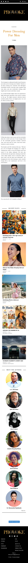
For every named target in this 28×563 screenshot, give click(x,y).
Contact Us (18, 546)
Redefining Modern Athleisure (11, 300)
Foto (2, 543)
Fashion (14, 26)
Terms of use (18, 548)
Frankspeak (4, 548)
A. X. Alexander (14, 389)
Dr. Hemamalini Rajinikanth (14, 508)
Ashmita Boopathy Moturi (14, 448)
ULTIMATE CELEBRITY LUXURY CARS (13, 360)
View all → (23, 510)
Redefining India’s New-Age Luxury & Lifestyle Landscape (13, 236)
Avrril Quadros (14, 468)
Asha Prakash (14, 429)
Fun (16, 539)
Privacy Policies (19, 550)
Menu (24, 1)
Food (16, 541)
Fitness (3, 541)
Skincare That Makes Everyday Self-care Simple (13, 268)
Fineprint (3, 546)
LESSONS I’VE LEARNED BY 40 (11, 330)
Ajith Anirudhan (14, 409)
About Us (17, 543)
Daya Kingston (14, 488)
